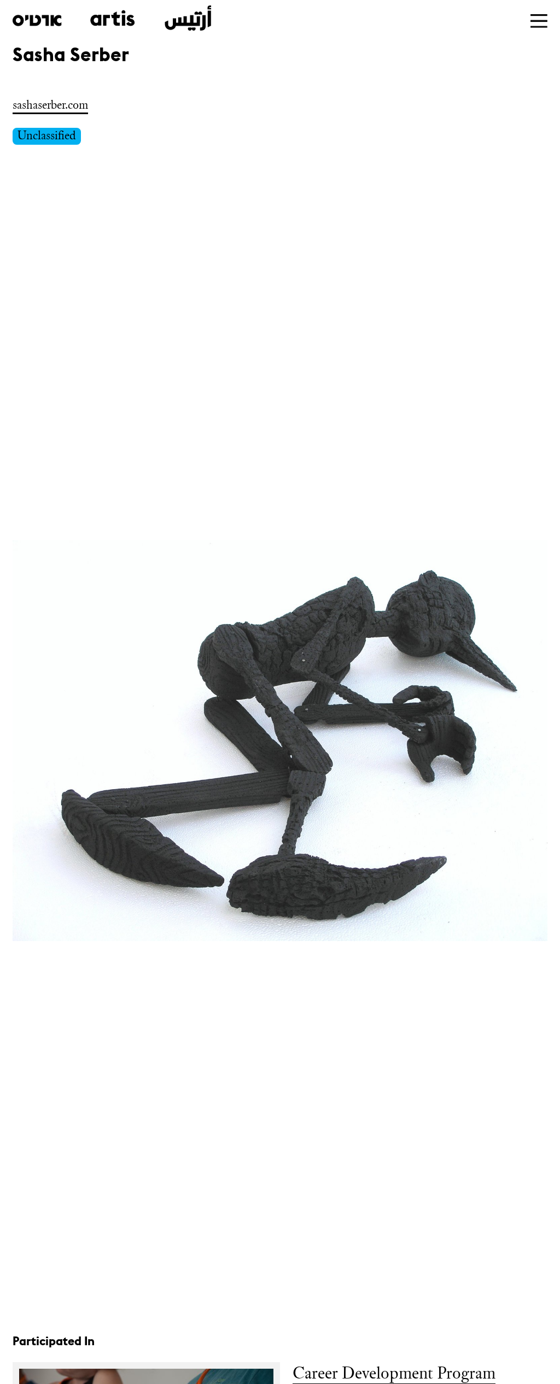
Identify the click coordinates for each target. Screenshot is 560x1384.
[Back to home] (112, 18)
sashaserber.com (50, 104)
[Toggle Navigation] (538, 21)
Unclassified (47, 135)
